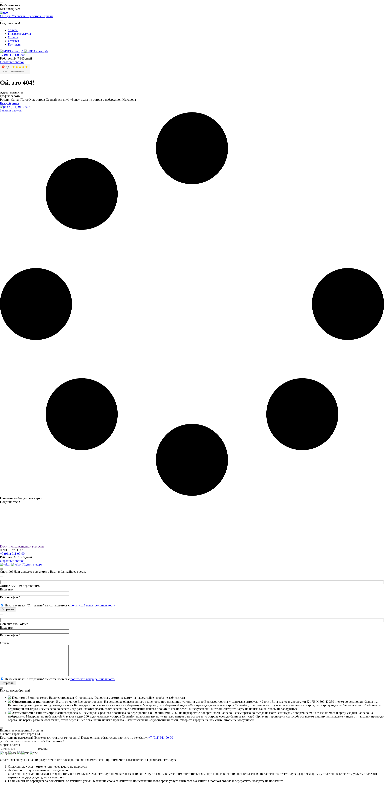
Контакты (14, 44)
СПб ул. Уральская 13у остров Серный (26, 16)
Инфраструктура (19, 33)
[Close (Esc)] (1, 569)
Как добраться (9, 103)
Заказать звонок (11, 110)
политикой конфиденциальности (92, 605)
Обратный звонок (12, 62)
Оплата (13, 37)
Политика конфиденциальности (22, 546)
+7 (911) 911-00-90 (12, 55)
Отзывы (13, 41)
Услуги (13, 30)
